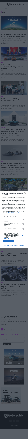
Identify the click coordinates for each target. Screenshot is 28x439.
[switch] (23, 219)
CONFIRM (8, 240)
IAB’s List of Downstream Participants (15, 212)
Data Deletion (6, 245)
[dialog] (14, 219)
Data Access (14, 245)
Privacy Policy (21, 245)
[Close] (25, 193)
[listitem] (14, 216)
